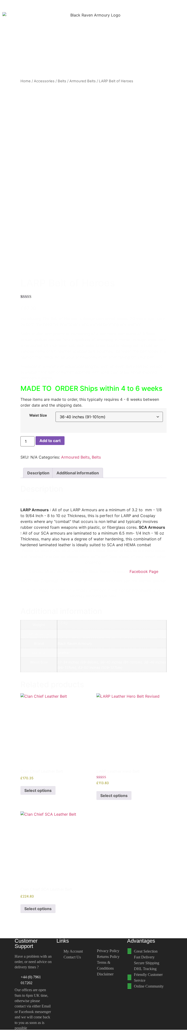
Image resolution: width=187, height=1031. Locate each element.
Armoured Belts (82, 81)
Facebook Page (144, 571)
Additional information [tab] (77, 472)
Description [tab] (38, 472)
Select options (38, 790)
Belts (62, 81)
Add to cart (50, 440)
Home (25, 81)
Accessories (44, 81)
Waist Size (38, 415)
